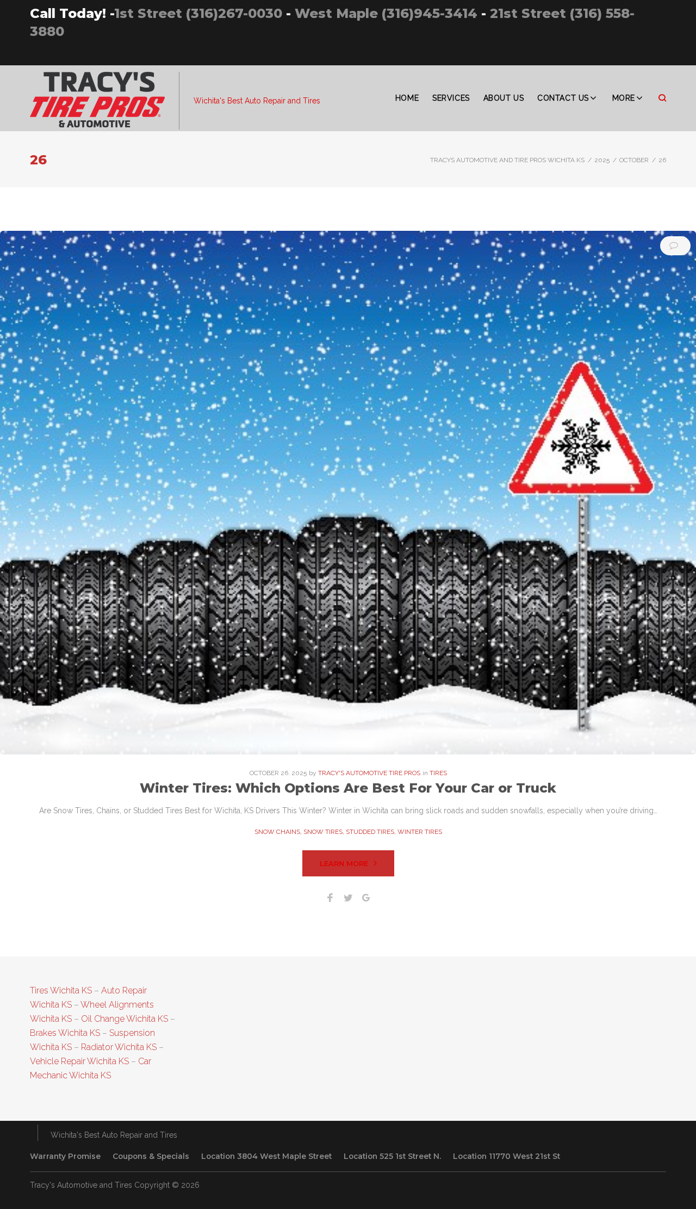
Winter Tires (419, 832)
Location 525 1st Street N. (392, 1156)
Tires (438, 773)
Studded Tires (370, 832)
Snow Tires (323, 832)
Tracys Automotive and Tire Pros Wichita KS (507, 160)
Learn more (344, 863)
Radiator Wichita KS (119, 1047)
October (634, 160)
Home (407, 98)
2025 (602, 160)
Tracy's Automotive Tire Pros (369, 773)
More (623, 98)
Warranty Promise (65, 1156)
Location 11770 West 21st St (506, 1156)
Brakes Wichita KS (65, 1033)
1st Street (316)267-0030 (198, 13)
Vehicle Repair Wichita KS (79, 1061)
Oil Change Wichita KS (124, 1019)
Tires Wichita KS (61, 990)
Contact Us (563, 98)
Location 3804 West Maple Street (266, 1156)
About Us (503, 98)
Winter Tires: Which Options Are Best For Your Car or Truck (348, 788)
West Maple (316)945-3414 (386, 13)
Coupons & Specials (151, 1156)
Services (450, 98)
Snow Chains (277, 832)
